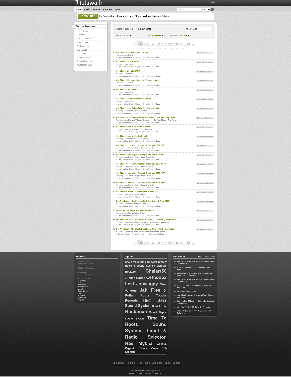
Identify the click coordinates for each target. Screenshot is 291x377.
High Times (181, 291)
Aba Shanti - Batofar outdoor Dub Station (133, 98)
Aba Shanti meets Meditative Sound (131, 136)
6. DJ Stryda (82, 49)
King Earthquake (140, 203)
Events (96, 9)
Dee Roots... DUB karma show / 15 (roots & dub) (194, 285)
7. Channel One (83, 53)
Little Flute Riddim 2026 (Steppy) (189, 307)
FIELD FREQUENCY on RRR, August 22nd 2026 (194, 311)
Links (167, 362)
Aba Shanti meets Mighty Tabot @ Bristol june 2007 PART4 (141, 173)
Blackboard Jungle (157, 231)
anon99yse (82, 297)
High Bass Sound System (146, 302)
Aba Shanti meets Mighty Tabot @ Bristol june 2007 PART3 (141, 163)
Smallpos (81, 295)
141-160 (187, 44)
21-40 (146, 44)
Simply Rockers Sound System (146, 263)
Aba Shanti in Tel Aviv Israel (128, 89)
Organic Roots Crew (141, 348)
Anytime (183, 35)
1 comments (209, 81)
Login (213, 2)
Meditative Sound (141, 138)
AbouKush (82, 285)
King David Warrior (141, 222)
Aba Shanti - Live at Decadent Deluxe (132, 52)
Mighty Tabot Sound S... (144, 148)
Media (87, 9)
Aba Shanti (128, 55)
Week (200, 256)
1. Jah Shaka (82, 31)
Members (107, 9)
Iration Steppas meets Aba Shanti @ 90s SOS (135, 210)
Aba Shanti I (129, 148)
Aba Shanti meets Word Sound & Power (133, 126)
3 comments (209, 90)
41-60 (152, 44)
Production (207, 307)
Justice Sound (135, 278)
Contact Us (118, 362)
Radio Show (182, 263)
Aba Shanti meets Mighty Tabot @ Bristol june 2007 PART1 (141, 145)
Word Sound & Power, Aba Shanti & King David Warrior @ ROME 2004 (146, 219)
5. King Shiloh (83, 46)
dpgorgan (81, 300)
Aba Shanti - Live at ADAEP (128, 70)
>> (193, 44)
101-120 (171, 44)
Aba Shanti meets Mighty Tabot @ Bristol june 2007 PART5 (141, 182)
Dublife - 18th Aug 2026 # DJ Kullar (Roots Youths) (195, 261)
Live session (123, 57)
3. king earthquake (84, 38)
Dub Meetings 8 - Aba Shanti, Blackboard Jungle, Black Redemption (145, 228)
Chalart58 (156, 270)
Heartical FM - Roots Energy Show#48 (191, 267)
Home (79, 9)
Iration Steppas (140, 194)
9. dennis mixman (84, 61)
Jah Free (150, 289)
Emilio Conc (82, 280)
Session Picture (124, 234)
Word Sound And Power (167, 120)
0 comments (209, 53)
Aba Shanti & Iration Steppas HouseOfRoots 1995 (137, 191)
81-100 (164, 44)
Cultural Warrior (140, 110)
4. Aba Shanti (82, 42)
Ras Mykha (139, 343)
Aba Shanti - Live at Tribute (127, 61)
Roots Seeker (83, 291)
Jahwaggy (147, 283)
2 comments (209, 62)
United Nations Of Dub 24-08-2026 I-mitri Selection (195, 301)
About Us (157, 362)
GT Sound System (141, 120)
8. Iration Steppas (84, 57)
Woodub (162, 344)
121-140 (179, 44)
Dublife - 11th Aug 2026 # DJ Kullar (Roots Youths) (195, 279)
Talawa (158, 57)
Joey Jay (153, 120)
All (128, 35)
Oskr (80, 293)
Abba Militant (83, 287)
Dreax (80, 282)
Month (206, 256)
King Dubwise (148, 262)
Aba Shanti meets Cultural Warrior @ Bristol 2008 (137, 108)
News (117, 9)
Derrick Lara (159, 306)
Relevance (156, 35)
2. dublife (81, 34)
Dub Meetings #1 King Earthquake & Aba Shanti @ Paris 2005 (142, 201)
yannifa (81, 289)
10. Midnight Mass (84, 64)
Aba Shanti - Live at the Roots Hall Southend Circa (137, 80)
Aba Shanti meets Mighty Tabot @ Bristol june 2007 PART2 (141, 154)
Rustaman (136, 311)
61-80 (158, 44)
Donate (176, 362)
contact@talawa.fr (153, 370)
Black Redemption (141, 231)
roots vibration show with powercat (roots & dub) (194, 295)
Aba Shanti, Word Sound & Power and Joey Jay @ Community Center (146, 117)
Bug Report (144, 362)
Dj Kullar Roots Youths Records (146, 295)
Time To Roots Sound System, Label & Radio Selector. (146, 327)
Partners (131, 362)
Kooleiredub (132, 262)
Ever (213, 256)
